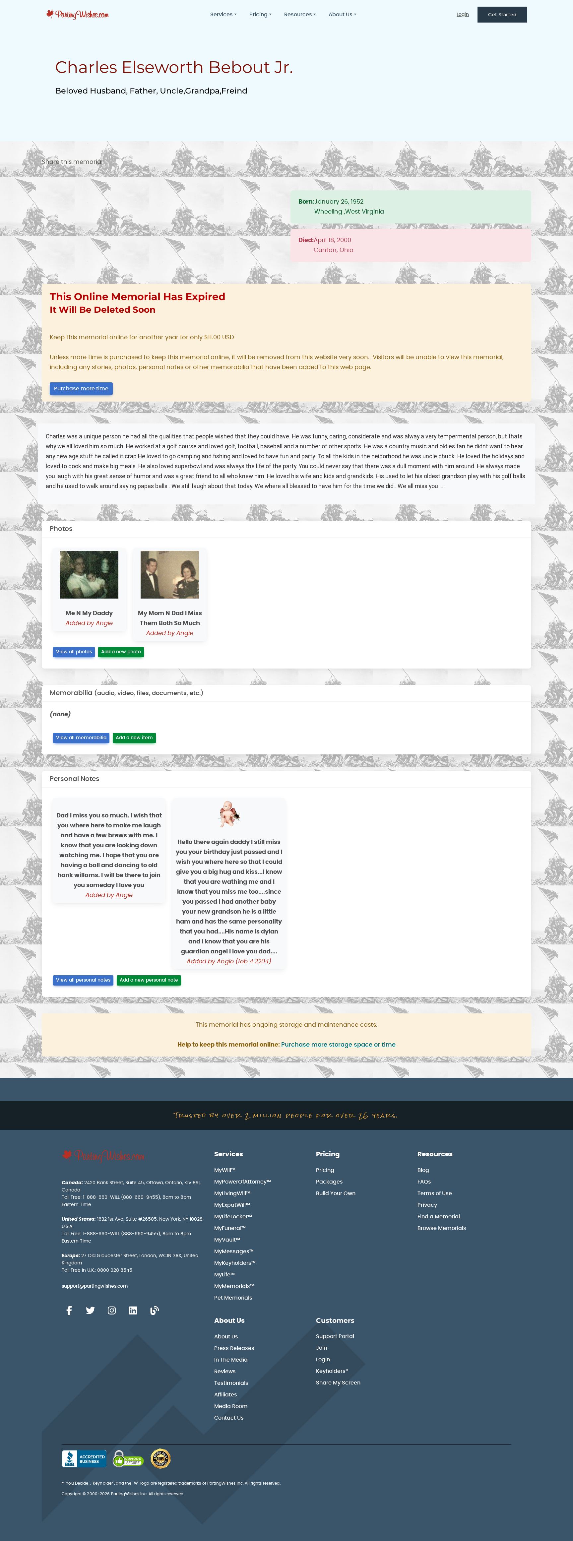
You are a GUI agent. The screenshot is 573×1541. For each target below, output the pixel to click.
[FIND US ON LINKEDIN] (133, 1311)
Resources (435, 1154)
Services (228, 1154)
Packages (329, 1182)
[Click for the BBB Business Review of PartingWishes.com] (84, 1458)
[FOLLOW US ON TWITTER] (90, 1311)
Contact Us (229, 1418)
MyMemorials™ (234, 1286)
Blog (423, 1170)
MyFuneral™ (230, 1228)
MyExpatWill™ (232, 1205)
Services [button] (221, 14)
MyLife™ (224, 1274)
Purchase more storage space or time (338, 1045)
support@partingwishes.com (95, 1286)
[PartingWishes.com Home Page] (78, 15)
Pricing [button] (258, 14)
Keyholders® (332, 1371)
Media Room (231, 1406)
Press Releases (234, 1348)
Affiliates (225, 1394)
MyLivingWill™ (232, 1193)
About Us (229, 1320)
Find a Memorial (438, 1216)
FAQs (424, 1182)
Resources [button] (298, 14)
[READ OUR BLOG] (154, 1311)
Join (321, 1348)
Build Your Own (335, 1193)
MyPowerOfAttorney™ (242, 1182)
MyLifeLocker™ (233, 1216)
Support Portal (335, 1336)
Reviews (225, 1371)
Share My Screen (338, 1382)
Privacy (427, 1205)
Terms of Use (434, 1193)
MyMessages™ (234, 1251)
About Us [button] (340, 14)
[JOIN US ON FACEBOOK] (69, 1311)
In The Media (231, 1360)
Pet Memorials (233, 1298)
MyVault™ (227, 1240)
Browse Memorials (441, 1228)
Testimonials (231, 1383)
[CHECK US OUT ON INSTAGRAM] (111, 1311)
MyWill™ (224, 1170)
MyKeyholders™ (235, 1263)
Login (463, 14)
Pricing (328, 1154)
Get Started (502, 15)
